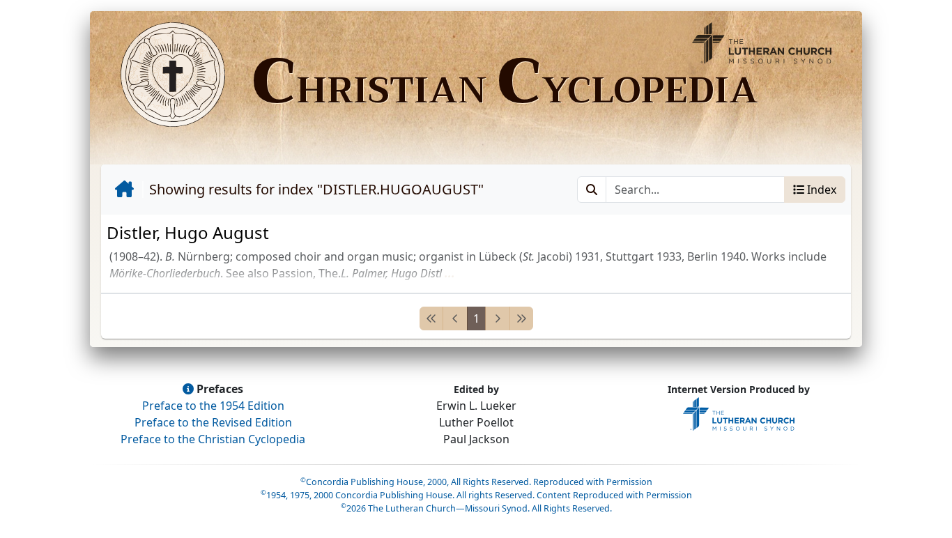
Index (820, 189)
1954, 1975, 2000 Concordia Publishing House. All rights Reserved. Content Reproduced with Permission (476, 495)
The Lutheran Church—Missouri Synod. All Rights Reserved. (476, 508)
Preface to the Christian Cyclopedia (213, 439)
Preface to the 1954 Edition (213, 405)
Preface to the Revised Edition (213, 422)
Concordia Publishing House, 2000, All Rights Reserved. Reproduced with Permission (476, 482)
